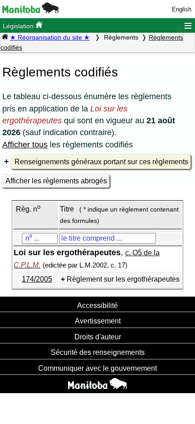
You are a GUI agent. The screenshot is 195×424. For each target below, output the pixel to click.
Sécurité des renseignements (98, 352)
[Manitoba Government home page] (97, 385)
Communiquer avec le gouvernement (97, 368)
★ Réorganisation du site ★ (50, 37)
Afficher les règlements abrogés (56, 181)
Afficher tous (25, 144)
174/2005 (37, 279)
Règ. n (28, 209)
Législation (19, 26)
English (181, 9)
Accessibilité (97, 305)
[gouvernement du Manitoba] (30, 11)
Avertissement (98, 321)
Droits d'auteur (97, 337)
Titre (67, 209)
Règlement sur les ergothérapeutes (123, 279)
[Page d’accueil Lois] (5, 37)
